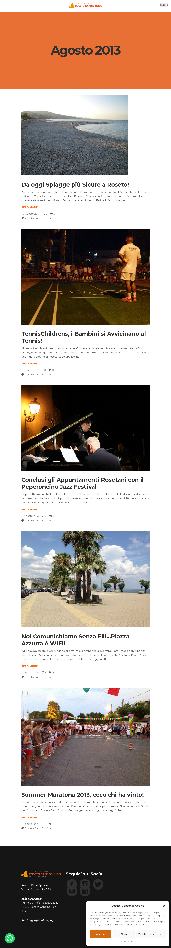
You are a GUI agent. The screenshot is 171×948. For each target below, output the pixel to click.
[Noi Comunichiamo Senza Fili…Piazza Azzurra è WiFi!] (85, 579)
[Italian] (166, 4)
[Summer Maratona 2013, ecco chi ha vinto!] (85, 737)
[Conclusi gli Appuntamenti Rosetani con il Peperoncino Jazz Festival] (85, 428)
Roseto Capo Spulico (38, 218)
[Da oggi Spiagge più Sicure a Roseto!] (74, 135)
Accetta (100, 934)
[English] (162, 4)
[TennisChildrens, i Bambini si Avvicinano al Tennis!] (85, 277)
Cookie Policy (126, 941)
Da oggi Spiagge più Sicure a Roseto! (75, 184)
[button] (164, 905)
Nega (124, 934)
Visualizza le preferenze (151, 934)
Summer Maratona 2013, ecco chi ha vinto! (82, 794)
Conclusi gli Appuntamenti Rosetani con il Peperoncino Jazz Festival (82, 483)
